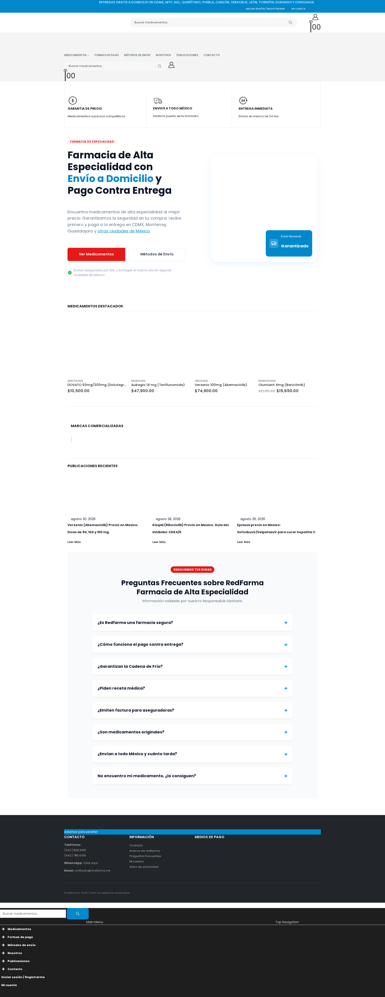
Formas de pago (106, 55)
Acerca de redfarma (144, 851)
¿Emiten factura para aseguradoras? (192, 710)
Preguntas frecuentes (145, 856)
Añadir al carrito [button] (119, 324)
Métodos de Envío (157, 254)
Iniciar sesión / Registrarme (265, 8)
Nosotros (163, 55)
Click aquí (81, 863)
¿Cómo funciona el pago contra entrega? (192, 645)
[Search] (290, 22)
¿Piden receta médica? (192, 688)
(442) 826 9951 (75, 850)
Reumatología (267, 381)
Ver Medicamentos (96, 254)
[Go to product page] (97, 346)
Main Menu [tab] (94, 922)
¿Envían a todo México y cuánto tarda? (192, 754)
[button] (2, 905)
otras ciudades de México (124, 231)
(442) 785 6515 (75, 855)
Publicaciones (187, 55)
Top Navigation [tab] (287, 922)
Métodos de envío (137, 55)
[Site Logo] (84, 22)
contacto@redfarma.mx (87, 870)
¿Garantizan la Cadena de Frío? (192, 666)
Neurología (138, 381)
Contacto (212, 55)
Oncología (201, 381)
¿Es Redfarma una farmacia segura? (192, 623)
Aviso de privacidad (144, 867)
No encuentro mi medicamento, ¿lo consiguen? (192, 776)
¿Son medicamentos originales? (192, 732)
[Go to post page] (108, 491)
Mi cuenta (298, 8)
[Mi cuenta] (315, 17)
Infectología (75, 381)
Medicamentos (75, 55)
